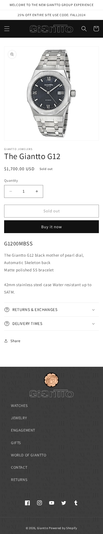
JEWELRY (19, 417)
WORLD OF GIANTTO (28, 455)
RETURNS (19, 479)
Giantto (42, 528)
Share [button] (15, 340)
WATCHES (19, 405)
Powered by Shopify (63, 528)
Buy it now (51, 226)
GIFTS (16, 442)
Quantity (11, 180)
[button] (7, 29)
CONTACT (19, 467)
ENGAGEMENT (23, 430)
